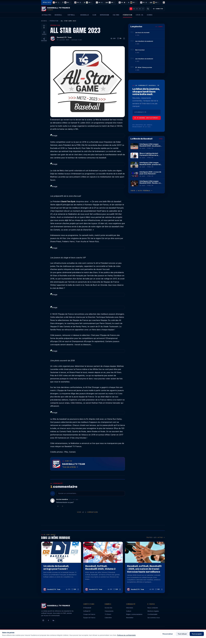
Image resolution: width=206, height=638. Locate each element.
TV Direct (108, 614)
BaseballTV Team (64, 37)
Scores (149, 15)
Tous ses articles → (70, 467)
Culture (116, 15)
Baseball (58, 15)
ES (137, 8)
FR (131, 8)
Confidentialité (152, 614)
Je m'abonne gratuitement (146, 118)
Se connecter (158, 8)
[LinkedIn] (53, 620)
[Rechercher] (148, 9)
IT (143, 8)
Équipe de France (89, 617)
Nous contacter (153, 608)
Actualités (46, 15)
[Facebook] (48, 620)
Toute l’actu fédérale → (141, 190)
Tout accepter (197, 634)
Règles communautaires (134, 614)
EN (134, 8)
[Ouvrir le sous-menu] (64, 15)
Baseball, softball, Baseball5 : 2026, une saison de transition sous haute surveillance (144, 569)
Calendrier (108, 617)
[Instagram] (43, 620)
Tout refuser (182, 634)
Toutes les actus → (155, 537)
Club (94, 15)
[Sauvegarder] (124, 38)
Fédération (127, 15)
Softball (71, 15)
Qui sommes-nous (154, 617)
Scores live (108, 608)
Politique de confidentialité (126, 635)
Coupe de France (89, 614)
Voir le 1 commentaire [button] (87, 512)
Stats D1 (139, 15)
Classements (109, 611)
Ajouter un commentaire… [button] (67, 493)
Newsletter (129, 617)
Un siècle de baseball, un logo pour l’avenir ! (56, 567)
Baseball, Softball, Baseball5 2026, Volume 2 (100, 567)
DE (140, 8)
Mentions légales (153, 611)
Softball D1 (86, 611)
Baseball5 (84, 15)
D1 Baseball (87, 608)
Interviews (104, 15)
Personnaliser (168, 634)
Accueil (44, 21)
